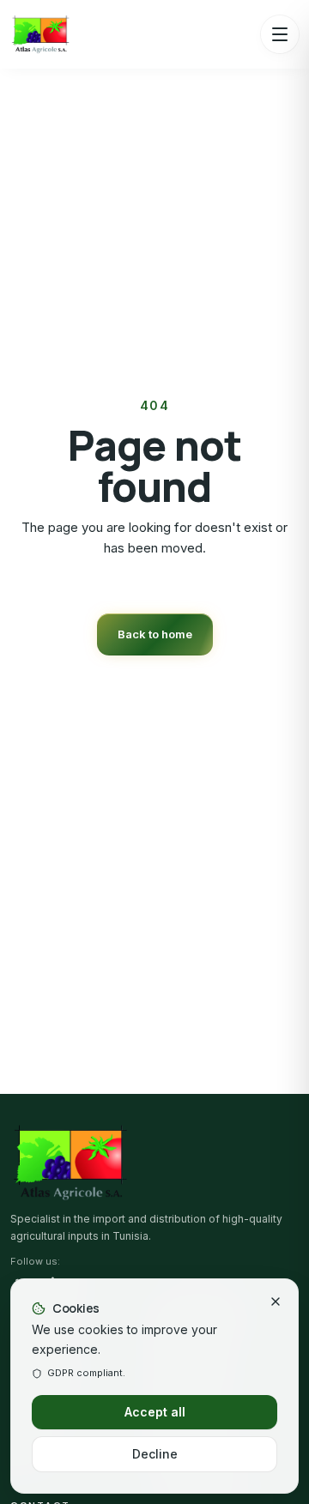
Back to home (155, 634)
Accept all (154, 1411)
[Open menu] (280, 34)
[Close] (276, 1302)
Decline (155, 1454)
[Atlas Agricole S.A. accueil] (40, 34)
